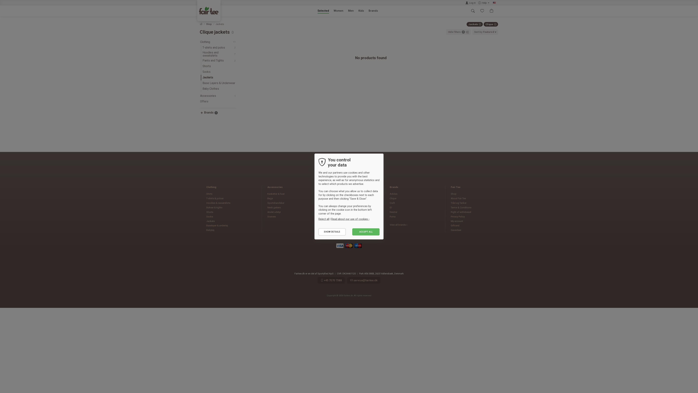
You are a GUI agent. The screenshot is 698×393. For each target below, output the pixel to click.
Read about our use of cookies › (350, 219)
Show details (332, 232)
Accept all (366, 232)
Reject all (323, 219)
